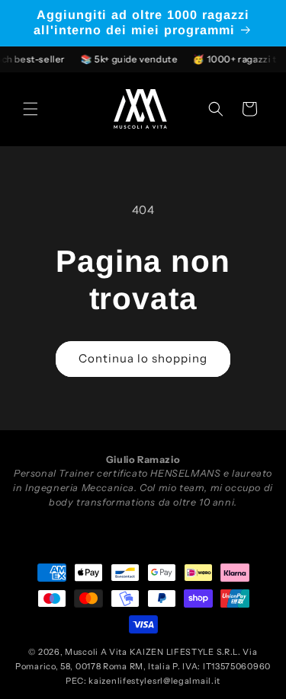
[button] (30, 109)
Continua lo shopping (143, 358)
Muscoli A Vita (96, 651)
